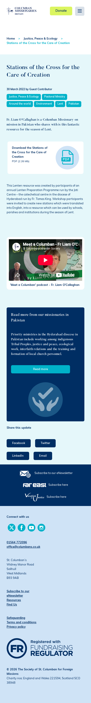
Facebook (18, 443)
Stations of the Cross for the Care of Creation (38, 43)
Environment (44, 104)
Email (43, 455)
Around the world (20, 104)
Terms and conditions (21, 622)
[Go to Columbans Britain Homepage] (21, 7)
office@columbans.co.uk (23, 547)
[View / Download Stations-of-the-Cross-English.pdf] (67, 157)
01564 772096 (17, 542)
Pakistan (73, 104)
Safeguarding (16, 618)
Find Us (12, 604)
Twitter (45, 443)
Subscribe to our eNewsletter (53, 473)
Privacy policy (16, 626)
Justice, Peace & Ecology (40, 38)
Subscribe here (58, 485)
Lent (60, 104)
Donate (61, 11)
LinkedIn (18, 455)
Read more (40, 369)
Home (11, 38)
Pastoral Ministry (54, 97)
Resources (14, 600)
